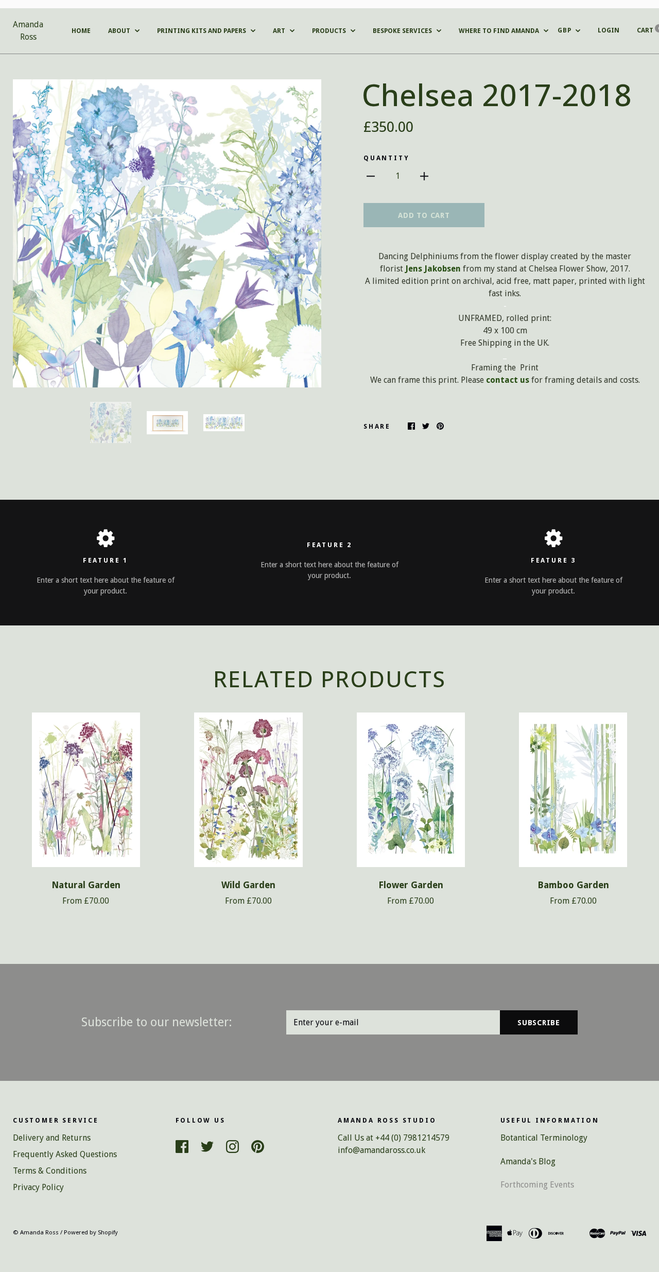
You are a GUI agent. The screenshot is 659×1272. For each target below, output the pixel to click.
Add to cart (423, 215)
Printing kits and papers (202, 31)
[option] (167, 233)
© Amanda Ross (36, 1232)
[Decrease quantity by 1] (370, 175)
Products (330, 31)
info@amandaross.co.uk (381, 1150)
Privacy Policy (38, 1187)
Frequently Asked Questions (65, 1154)
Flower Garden (410, 885)
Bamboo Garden (573, 885)
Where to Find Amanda (500, 31)
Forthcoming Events (537, 1185)
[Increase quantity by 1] (424, 175)
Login (608, 30)
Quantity (386, 158)
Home (81, 31)
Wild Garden (248, 885)
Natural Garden (85, 885)
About (120, 31)
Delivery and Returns (52, 1138)
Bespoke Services (403, 31)
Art (280, 31)
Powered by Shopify (91, 1232)
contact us (507, 380)
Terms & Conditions (49, 1171)
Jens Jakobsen (433, 269)
